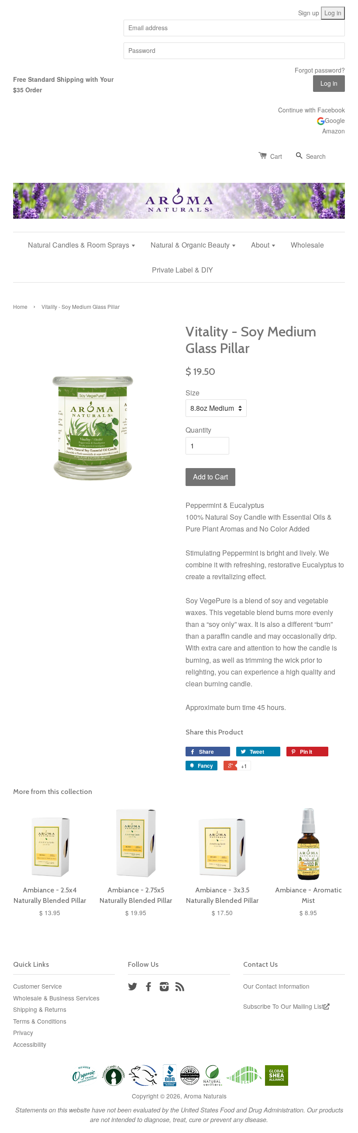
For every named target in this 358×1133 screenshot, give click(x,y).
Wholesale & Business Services (56, 997)
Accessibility (29, 1044)
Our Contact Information (276, 986)
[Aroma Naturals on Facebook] (148, 987)
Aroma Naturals (205, 1095)
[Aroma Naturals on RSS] (180, 987)
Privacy (23, 1032)
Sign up (308, 12)
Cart (276, 156)
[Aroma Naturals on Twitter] (133, 987)
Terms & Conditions (39, 1021)
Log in (332, 12)
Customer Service (37, 986)
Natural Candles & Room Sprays (79, 245)
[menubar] (179, 257)
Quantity (198, 430)
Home (20, 306)
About (261, 245)
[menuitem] (85, 244)
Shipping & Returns (39, 1009)
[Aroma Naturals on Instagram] (164, 987)
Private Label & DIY (182, 270)
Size (193, 393)
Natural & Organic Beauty (191, 245)
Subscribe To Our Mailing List (283, 1006)
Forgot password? (320, 70)
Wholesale (307, 245)
